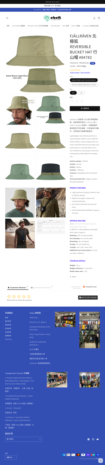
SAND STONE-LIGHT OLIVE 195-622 (84, 80)
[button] (7, 18)
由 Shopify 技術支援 (95, 458)
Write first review (88, 297)
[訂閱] (40, 439)
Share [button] (74, 277)
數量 (71, 97)
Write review (74, 72)
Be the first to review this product (19, 300)
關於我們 (8, 321)
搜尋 (6, 317)
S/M (73, 93)
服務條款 (8, 336)
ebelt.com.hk (86, 458)
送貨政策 (8, 332)
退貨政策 (8, 328)
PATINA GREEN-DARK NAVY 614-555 (84, 85)
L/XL (81, 93)
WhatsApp (8, 339)
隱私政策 (8, 325)
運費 (84, 66)
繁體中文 (9, 457)
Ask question (85, 72)
